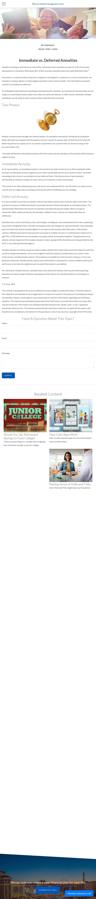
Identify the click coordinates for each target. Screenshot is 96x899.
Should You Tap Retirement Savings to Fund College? (21, 436)
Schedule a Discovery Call (79, 893)
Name (4, 323)
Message (6, 353)
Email (4, 338)
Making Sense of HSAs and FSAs (69, 484)
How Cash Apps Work (63, 434)
